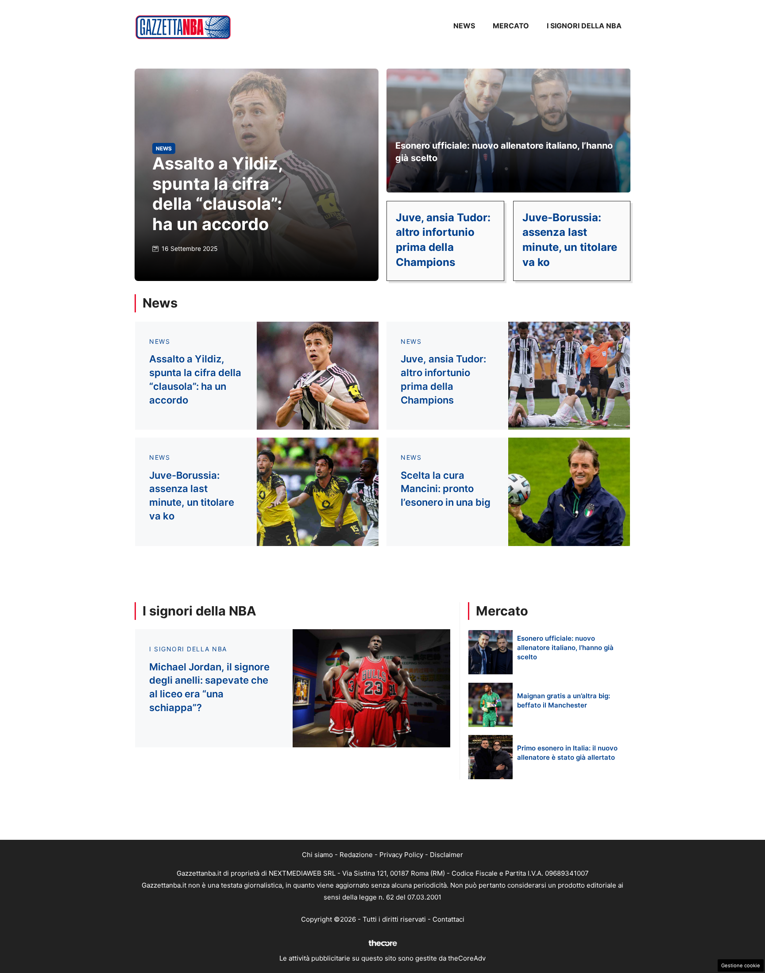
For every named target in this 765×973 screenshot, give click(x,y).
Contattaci (448, 919)
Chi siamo (317, 854)
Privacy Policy (401, 854)
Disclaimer (446, 854)
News (464, 25)
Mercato (511, 25)
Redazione (356, 854)
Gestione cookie (740, 965)
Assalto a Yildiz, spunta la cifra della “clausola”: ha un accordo (217, 193)
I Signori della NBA (584, 25)
